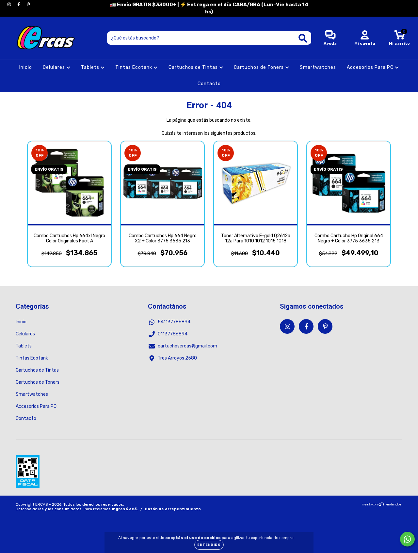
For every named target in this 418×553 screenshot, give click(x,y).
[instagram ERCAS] (9, 4)
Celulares (54, 67)
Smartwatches (318, 67)
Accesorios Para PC (371, 67)
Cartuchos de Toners (259, 67)
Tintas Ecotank (134, 67)
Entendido (209, 545)
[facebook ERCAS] (19, 4)
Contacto (209, 83)
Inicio (25, 67)
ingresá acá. (125, 509)
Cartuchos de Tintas (194, 67)
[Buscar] (303, 38)
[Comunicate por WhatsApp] (407, 539)
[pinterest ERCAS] (28, 4)
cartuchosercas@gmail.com (187, 346)
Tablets (91, 67)
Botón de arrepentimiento (173, 509)
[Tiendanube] (382, 505)
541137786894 (174, 322)
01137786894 (172, 334)
